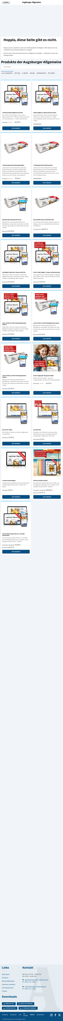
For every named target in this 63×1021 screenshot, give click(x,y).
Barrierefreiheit (40, 1014)
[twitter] (59, 1015)
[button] (6, 2)
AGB (20, 1014)
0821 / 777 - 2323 (30, 988)
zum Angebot (16, 128)
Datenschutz (13, 1014)
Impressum (5, 1014)
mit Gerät (51, 73)
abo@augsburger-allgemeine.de (35, 986)
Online (32, 73)
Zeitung (17, 73)
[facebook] (55, 1015)
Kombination (41, 73)
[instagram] (51, 1015)
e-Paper (25, 73)
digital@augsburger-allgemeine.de (36, 979)
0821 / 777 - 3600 (30, 982)
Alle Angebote (7, 73)
